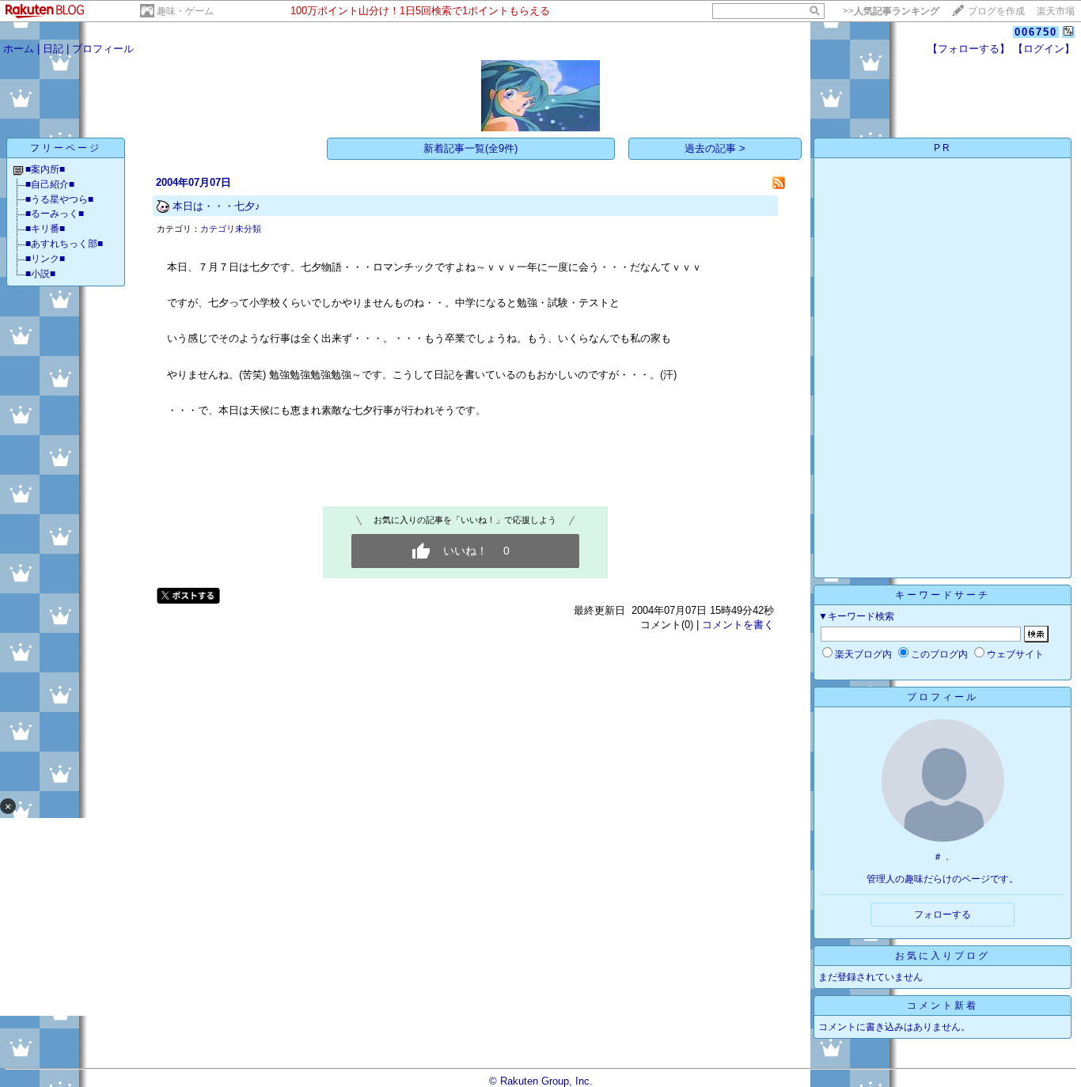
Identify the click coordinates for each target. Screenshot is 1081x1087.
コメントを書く (738, 625)
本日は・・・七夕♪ (216, 206)
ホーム (18, 49)
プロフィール (103, 49)
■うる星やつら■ (59, 199)
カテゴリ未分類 (230, 228)
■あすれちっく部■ (64, 243)
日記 (53, 49)
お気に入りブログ (942, 955)
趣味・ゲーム (185, 11)
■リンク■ (45, 258)
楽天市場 (1056, 11)
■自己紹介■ (49, 184)
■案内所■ (45, 169)
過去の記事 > (715, 148)
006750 (1036, 32)
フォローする (942, 914)
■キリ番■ (45, 228)
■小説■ (40, 273)
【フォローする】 (968, 49)
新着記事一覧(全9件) (470, 148)
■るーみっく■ (54, 213)
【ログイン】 (1044, 49)
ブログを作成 (996, 11)
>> (891, 11)
